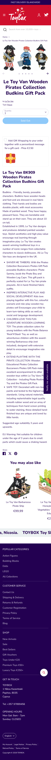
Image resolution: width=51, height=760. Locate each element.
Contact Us (8, 592)
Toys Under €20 (11, 659)
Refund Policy (8, 748)
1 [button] (19, 73)
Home (5, 37)
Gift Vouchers (10, 654)
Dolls (5, 566)
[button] (44, 672)
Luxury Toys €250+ (13, 670)
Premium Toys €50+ (13, 665)
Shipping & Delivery (13, 597)
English (8, 735)
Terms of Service (11, 618)
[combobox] (28, 29)
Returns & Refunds (13, 602)
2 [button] (22, 73)
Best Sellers (9, 649)
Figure (9, 104)
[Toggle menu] (4, 15)
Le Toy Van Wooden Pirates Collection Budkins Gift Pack (25, 40)
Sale (5, 644)
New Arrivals (9, 639)
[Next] (47, 73)
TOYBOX (20, 752)
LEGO (6, 571)
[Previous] (3, 73)
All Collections (10, 576)
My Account (7, 744)
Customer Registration (14, 607)
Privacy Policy (10, 613)
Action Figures (10, 555)
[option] (25, 57)
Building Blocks (11, 561)
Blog (5, 623)
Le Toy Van (9, 101)
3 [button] (25, 73)
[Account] (39, 14)
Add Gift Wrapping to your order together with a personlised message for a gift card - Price (24, 144)
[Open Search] (4, 29)
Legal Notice (19, 744)
